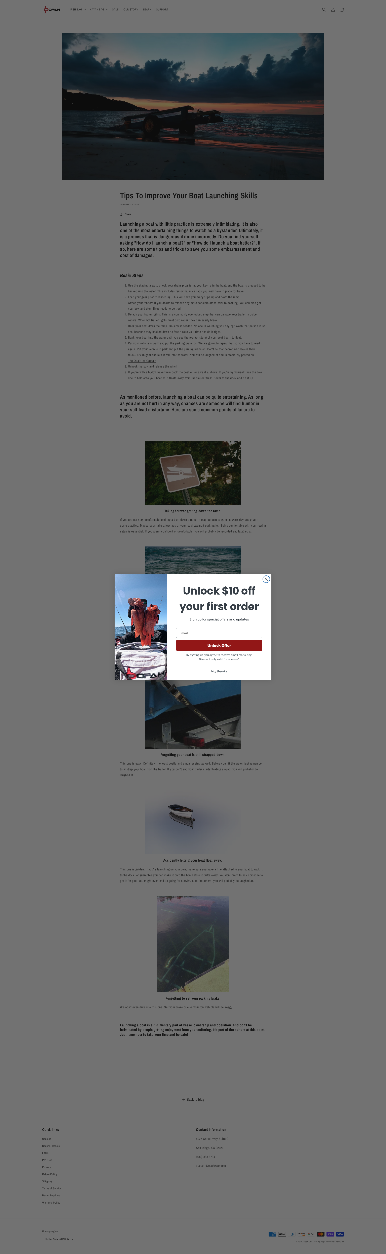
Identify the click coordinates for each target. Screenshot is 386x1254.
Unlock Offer (219, 645)
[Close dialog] (266, 579)
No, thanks (219, 671)
